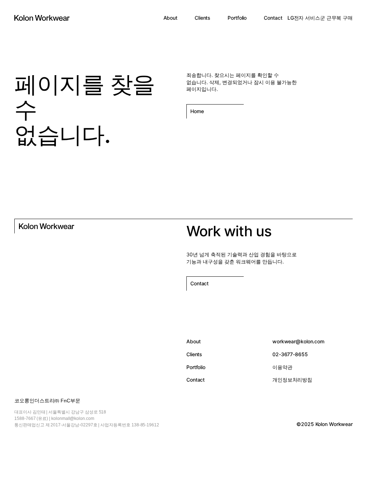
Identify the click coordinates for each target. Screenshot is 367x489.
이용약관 (282, 367)
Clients (202, 18)
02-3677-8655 (290, 354)
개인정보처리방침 (292, 380)
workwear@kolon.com (298, 341)
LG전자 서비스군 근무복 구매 (320, 18)
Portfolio (237, 18)
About (170, 18)
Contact (273, 18)
